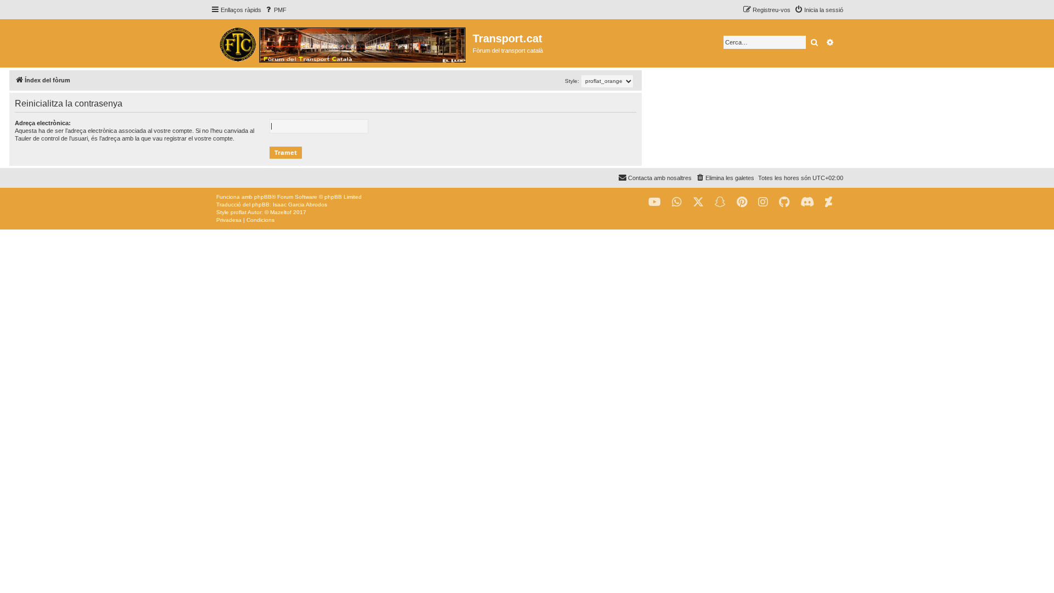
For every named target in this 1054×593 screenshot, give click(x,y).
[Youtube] (655, 202)
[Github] (784, 202)
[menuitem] (275, 9)
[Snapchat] (720, 202)
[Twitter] (698, 202)
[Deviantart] (828, 202)
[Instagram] (763, 202)
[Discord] (807, 202)
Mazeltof (280, 212)
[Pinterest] (742, 202)
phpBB (263, 197)
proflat (238, 212)
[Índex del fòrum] (342, 43)
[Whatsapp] (677, 202)
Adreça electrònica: (43, 123)
